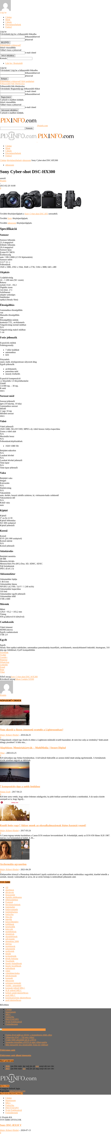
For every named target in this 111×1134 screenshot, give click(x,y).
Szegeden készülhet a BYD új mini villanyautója (26, 1042)
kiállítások (9, 924)
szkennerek (10, 949)
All (6, 887)
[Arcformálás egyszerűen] (15, 859)
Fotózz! (8, 27)
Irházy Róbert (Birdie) (9, 735)
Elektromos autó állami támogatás (15, 1055)
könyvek (9, 929)
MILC (8, 1014)
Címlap (8, 17)
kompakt (9, 978)
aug (37, 1066)
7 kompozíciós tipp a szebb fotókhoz (20, 786)
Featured (9, 902)
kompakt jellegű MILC (15, 988)
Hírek (7, 20)
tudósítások (10, 968)
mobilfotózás (10, 931)
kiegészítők (10, 927)
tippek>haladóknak (13, 963)
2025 (7, 1068)
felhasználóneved (32, 37)
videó (7, 971)
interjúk (8, 919)
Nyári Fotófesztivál (13, 1022)
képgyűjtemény (12, 922)
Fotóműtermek (11, 1024)
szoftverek (9, 951)
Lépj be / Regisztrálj (14, 63)
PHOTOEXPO (12, 1019)
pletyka (8, 944)
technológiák (10, 956)
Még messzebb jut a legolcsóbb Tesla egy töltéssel (26, 1045)
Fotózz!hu (9, 1017)
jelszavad (29, 39)
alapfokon (9, 890)
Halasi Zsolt (5, 792)
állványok (9, 892)
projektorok (10, 946)
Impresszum (10, 1012)
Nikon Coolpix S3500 (24, 679)
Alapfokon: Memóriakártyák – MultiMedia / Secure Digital (33, 747)
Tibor (2, 753)
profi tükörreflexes (13, 1000)
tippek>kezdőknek (13, 966)
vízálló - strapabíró (13, 985)
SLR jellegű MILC (13, 990)
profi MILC (10, 995)
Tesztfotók (9, 961)
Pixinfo (3, 181)
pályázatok (10, 939)
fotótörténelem (11, 912)
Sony (10, 218)
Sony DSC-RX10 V (11, 1125)
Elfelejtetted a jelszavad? (10, 45)
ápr (24, 1068)
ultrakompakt (11, 976)
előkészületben (11, 900)
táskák (8, 953)
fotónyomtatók (11, 909)
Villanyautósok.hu (37, 1029)
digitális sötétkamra (13, 897)
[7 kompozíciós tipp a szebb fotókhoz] (15, 781)
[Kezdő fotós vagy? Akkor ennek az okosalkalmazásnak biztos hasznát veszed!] (15, 820)
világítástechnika (12, 973)
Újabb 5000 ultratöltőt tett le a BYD (20, 1040)
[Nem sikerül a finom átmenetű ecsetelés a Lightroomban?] (15, 724)
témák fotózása (11, 958)
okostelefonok (11, 936)
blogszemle (10, 895)
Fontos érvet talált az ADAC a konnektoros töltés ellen (28, 1035)
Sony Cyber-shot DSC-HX (36, 214)
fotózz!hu (9, 914)
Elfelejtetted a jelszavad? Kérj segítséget (17, 81)
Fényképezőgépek (13, 24)
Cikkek (8, 22)
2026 (7, 1066)
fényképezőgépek (14, 160)
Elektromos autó (7, 1050)
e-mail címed (30, 52)
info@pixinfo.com (17, 1091)
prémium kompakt (13, 983)
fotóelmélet (10, 907)
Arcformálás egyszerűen (13, 864)
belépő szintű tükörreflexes (16, 993)
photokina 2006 (12, 941)
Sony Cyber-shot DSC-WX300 (24, 677)
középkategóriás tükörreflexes (18, 998)
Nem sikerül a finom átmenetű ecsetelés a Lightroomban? (31, 729)
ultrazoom (26, 160)
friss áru (8, 917)
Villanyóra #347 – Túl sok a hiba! (19, 1037)
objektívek (9, 934)
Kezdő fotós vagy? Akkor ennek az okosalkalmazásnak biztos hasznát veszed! (43, 825)
